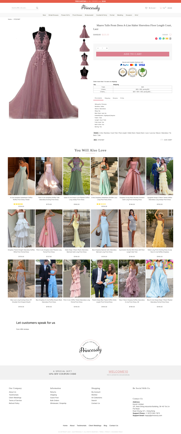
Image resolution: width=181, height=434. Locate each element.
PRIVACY (107, 432)
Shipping (107, 98)
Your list (165, 34)
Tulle (99, 135)
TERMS (101, 432)
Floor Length (123, 133)
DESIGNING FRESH (117, 432)
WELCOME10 (118, 371)
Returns (115, 98)
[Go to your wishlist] (146, 7)
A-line (101, 133)
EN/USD (170, 8)
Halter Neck (131, 133)
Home (10, 19)
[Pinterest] (145, 394)
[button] (18, 204)
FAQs (122, 98)
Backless (107, 133)
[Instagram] (140, 394)
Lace (146, 133)
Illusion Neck (140, 133)
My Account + (152, 8)
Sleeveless (164, 133)
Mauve (158, 133)
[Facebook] (135, 394)
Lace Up (152, 133)
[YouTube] (150, 394)
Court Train (114, 133)
